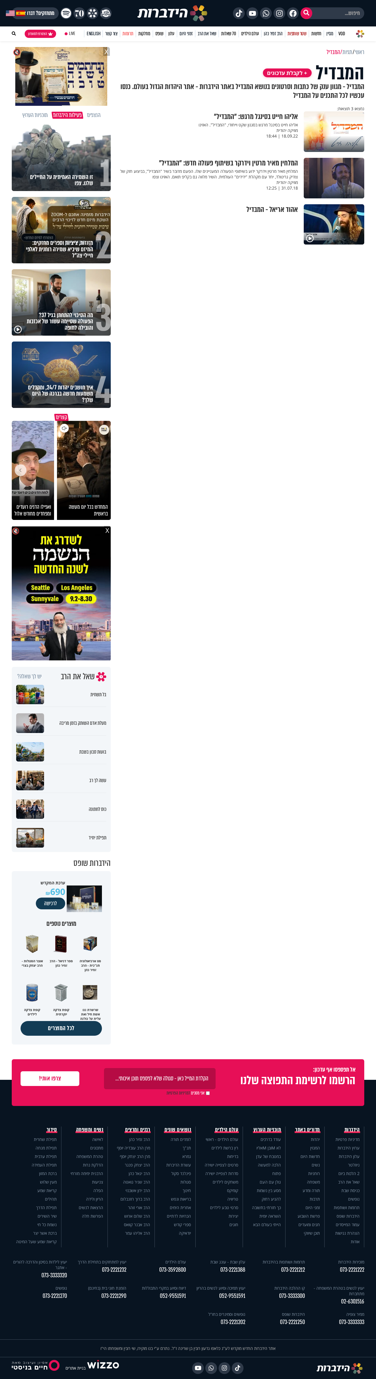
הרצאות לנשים (91, 1207)
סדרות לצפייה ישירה (221, 1173)
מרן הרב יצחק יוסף (135, 1156)
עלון (171, 33)
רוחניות (314, 1173)
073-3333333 (351, 1322)
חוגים (233, 1224)
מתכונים (96, 1148)
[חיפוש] (306, 13)
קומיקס (232, 1190)
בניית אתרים (75, 1368)
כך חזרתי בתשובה (266, 1207)
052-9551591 (232, 1296)
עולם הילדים (250, 33)
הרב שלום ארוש (137, 1216)
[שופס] (92, 13)
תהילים (51, 1199)
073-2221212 (293, 1270)
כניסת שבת (350, 1190)
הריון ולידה (94, 1199)
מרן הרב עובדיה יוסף (133, 1148)
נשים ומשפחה (89, 1130)
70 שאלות (228, 33)
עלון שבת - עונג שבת (227, 1262)
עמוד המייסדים (348, 1224)
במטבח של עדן (268, 1156)
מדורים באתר (307, 1130)
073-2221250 (292, 1322)
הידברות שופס (348, 1216)
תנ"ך (187, 1148)
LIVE (72, 34)
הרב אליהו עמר (137, 1233)
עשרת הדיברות (178, 1165)
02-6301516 (352, 1301)
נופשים (354, 1199)
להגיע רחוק (271, 1199)
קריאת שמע (47, 1190)
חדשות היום (310, 1156)
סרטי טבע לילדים (224, 1207)
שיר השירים (47, 1216)
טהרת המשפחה (89, 1156)
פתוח (276, 1173)
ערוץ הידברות (349, 1148)
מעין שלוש (48, 1182)
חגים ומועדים (309, 1224)
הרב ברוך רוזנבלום (135, 1199)
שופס (159, 33)
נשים (316, 1165)
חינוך (187, 1190)
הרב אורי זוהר (139, 1207)
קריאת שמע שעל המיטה (36, 1241)
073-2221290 (113, 1296)
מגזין (329, 33)
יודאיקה (185, 1233)
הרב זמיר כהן (273, 33)
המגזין (315, 1148)
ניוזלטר (354, 1165)
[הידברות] (172, 13)
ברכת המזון (48, 1173)
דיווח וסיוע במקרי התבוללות (164, 1288)
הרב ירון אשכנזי (137, 1190)
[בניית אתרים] (103, 1368)
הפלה (98, 1190)
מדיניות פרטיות (347, 1139)
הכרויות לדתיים (179, 1216)
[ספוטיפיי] (66, 13)
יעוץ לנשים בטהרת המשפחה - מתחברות (339, 1290)
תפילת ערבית (46, 1156)
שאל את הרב (207, 33)
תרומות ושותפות (347, 1207)
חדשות (316, 33)
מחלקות (144, 33)
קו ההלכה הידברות (289, 1288)
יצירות (233, 1216)
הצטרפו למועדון (37, 33)
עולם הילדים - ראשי (222, 1139)
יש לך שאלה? (29, 676)
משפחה (313, 1182)
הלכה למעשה (269, 1165)
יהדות (315, 1139)
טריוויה (232, 1199)
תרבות (315, 1199)
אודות (355, 1241)
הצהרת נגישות (347, 1233)
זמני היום (186, 33)
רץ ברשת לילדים (225, 1148)
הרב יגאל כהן (139, 1173)
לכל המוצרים (61, 1028)
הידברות (352, 1130)
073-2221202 (233, 1322)
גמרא (186, 1156)
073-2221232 (114, 1270)
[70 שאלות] (79, 13)
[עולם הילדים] (106, 13)
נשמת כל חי (47, 1224)
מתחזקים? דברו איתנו (35, 13)
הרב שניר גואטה (136, 1182)
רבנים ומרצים (137, 1130)
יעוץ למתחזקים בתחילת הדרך (102, 1262)
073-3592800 (172, 1270)
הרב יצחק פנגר (137, 1165)
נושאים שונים (177, 1130)
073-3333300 (292, 1296)
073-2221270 (55, 1296)
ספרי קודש (182, 1224)
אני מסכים (185, 1093)
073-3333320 (54, 1275)
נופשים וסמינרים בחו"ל (226, 1314)
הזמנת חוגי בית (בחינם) (107, 1288)
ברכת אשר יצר (45, 1233)
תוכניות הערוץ (267, 1130)
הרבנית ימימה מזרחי (86, 1173)
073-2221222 (352, 1270)
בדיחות (232, 1156)
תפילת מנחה (46, 1148)
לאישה (97, 1139)
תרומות (127, 33)
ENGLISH (93, 33)
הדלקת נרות (93, 1165)
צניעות (97, 1182)
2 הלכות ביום (349, 1173)
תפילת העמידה (44, 1165)
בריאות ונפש (181, 1199)
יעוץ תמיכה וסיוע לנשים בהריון (221, 1288)
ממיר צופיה (355, 1314)
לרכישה (50, 903)
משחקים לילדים (225, 1182)
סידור (52, 1130)
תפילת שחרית (45, 1139)
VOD (341, 33)
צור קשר (111, 33)
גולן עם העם (270, 1182)
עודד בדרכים (271, 1139)
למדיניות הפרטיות (178, 1093)
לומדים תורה (181, 1139)
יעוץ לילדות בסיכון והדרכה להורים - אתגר (40, 1264)
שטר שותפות (297, 33)
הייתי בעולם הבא (267, 1224)
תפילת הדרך (46, 1207)
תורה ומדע (311, 1190)
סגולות (185, 1182)
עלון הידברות (349, 1156)
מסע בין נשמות (269, 1190)
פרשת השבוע (309, 1216)
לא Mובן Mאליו (268, 1148)
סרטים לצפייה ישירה (221, 1165)
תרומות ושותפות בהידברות (284, 1262)
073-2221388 (232, 1270)
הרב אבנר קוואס (137, 1224)
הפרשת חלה (92, 1216)
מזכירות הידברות (351, 1262)
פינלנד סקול (181, 1173)
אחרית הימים (180, 1207)
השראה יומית (270, 1216)
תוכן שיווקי (312, 1233)
